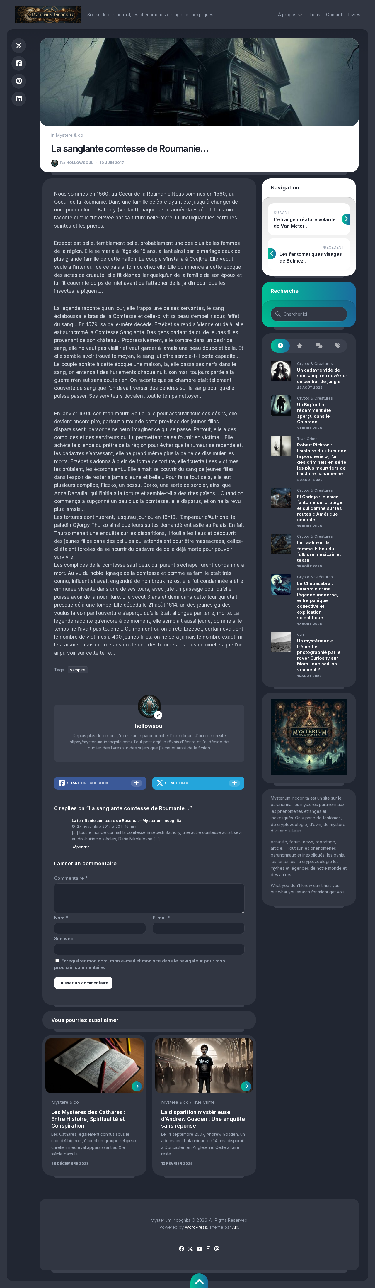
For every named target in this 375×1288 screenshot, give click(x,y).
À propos (287, 14)
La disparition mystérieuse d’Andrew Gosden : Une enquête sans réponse (203, 1119)
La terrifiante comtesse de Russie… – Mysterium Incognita (126, 820)
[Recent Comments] (318, 346)
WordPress (196, 1227)
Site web (64, 938)
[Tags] (337, 346)
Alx (235, 1227)
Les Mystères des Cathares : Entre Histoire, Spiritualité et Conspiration (88, 1119)
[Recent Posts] (280, 346)
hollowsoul (76, 162)
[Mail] (216, 1249)
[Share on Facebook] (18, 63)
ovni (301, 634)
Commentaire (71, 878)
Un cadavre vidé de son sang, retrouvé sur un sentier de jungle (322, 375)
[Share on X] (18, 45)
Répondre (81, 846)
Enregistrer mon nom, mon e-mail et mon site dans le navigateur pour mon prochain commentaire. (139, 964)
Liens (314, 14)
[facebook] (181, 1249)
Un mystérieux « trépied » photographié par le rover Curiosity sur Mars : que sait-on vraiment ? (319, 655)
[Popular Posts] (299, 346)
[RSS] (208, 1249)
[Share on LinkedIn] (18, 99)
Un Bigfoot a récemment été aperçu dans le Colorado (314, 413)
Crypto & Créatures (315, 363)
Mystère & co (69, 135)
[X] (190, 1249)
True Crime (203, 1102)
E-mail (161, 917)
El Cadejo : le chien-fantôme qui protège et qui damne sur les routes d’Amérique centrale (319, 508)
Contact (334, 14)
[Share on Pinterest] (18, 81)
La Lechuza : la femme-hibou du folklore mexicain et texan (319, 551)
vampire (78, 669)
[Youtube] (199, 1249)
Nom (61, 917)
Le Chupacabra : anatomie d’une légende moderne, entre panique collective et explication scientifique (317, 600)
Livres (354, 14)
